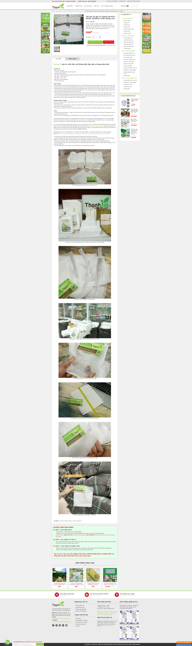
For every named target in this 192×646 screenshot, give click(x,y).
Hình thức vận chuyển (81, 622)
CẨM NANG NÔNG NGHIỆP (133, 1)
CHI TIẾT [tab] (58, 59)
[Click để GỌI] (7, 641)
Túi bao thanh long (129, 29)
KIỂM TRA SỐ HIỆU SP (106, 625)
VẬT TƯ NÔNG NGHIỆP (107, 6)
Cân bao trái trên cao (129, 53)
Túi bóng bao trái (128, 44)
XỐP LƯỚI (96, 6)
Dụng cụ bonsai (128, 65)
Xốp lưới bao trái (80, 607)
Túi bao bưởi (127, 20)
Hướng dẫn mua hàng (81, 620)
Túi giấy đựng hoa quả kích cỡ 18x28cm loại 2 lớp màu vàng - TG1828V (59, 585)
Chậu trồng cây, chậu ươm (129, 72)
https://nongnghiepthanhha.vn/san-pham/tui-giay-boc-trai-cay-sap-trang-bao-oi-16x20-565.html (84, 133)
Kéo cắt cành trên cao (129, 55)
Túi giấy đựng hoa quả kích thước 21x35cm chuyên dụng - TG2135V (93, 585)
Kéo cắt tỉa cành (128, 57)
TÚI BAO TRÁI (78, 6)
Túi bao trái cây (80, 605)
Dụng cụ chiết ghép (129, 61)
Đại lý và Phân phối (81, 624)
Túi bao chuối (127, 33)
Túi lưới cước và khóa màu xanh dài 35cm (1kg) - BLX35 (134, 132)
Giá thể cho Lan (128, 84)
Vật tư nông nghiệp (81, 609)
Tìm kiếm (134, 6)
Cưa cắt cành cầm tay (129, 59)
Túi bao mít (127, 31)
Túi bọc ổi (58, 64)
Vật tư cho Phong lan (81, 611)
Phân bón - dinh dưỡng (130, 70)
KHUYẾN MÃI (122, 1)
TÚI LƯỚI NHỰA (88, 6)
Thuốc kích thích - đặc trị (130, 67)
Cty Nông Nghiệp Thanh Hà (96, 126)
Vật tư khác (127, 75)
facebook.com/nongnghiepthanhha (61, 621)
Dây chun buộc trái (129, 46)
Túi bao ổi (126, 22)
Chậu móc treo (128, 86)
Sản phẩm (58, 11)
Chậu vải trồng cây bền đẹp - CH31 (135, 100)
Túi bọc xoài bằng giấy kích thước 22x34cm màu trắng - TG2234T (76, 585)
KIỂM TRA (184, 642)
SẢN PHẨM (69, 6)
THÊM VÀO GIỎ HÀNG (96, 41)
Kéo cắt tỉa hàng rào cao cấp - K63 (134, 120)
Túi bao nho (127, 27)
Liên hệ (78, 626)
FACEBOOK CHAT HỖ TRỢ (184, 645)
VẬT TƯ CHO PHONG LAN (129, 78)
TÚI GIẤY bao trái (128, 40)
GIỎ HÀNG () (109, 41)
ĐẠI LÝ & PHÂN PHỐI (113, 1)
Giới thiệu (78, 618)
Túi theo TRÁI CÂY (127, 18)
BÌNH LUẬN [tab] (72, 59)
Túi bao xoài (127, 24)
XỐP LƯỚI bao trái (129, 42)
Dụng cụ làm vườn (129, 63)
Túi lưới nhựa (127, 48)
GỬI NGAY (39, 644)
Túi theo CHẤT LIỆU (68, 11)
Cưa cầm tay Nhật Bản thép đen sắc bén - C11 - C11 (134, 111)
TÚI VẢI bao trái (79, 11)
